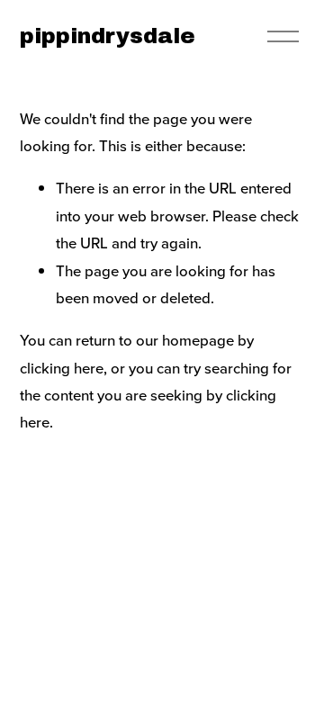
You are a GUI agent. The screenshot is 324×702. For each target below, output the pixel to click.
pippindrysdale (107, 36)
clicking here (62, 368)
